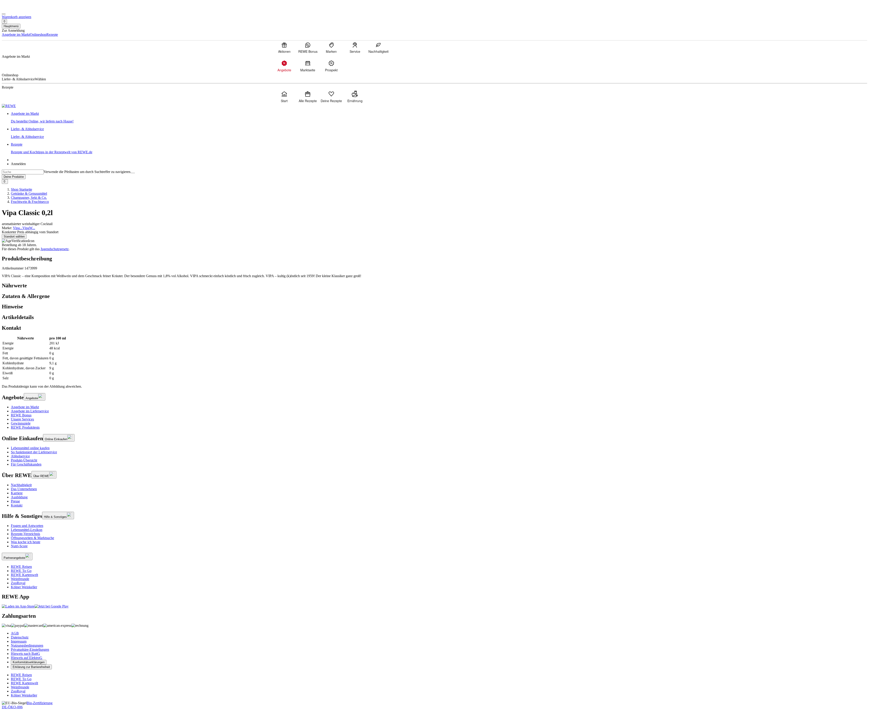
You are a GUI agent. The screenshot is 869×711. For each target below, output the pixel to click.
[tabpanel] (434, 358)
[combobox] (23, 172)
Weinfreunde (20, 579)
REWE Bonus (21, 415)
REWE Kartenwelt (24, 575)
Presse (15, 501)
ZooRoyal (18, 583)
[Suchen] (133, 173)
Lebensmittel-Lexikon (26, 530)
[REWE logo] (9, 106)
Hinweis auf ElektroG (26, 658)
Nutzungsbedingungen (27, 645)
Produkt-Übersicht (24, 460)
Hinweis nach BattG (25, 654)
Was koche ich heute (25, 542)
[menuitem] (284, 48)
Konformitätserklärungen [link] (29, 662)
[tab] (434, 286)
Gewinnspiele (21, 423)
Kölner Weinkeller (24, 587)
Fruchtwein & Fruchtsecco (30, 202)
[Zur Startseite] (17, 9)
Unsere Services (22, 419)
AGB (15, 633)
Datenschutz (20, 637)
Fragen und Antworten (27, 526)
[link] (439, 117)
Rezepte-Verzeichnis (25, 534)
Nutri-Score (19, 546)
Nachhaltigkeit (21, 485)
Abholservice (20, 456)
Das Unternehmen (24, 489)
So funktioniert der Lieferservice (34, 452)
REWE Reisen (21, 567)
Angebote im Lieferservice (30, 411)
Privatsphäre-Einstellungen (30, 649)
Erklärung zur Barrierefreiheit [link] (31, 667)
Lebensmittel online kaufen (30, 448)
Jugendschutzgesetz (55, 249)
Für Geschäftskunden (26, 464)
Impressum (18, 641)
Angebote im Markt (25, 407)
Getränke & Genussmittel (29, 193)
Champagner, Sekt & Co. (29, 197)
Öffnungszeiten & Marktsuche (32, 538)
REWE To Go (21, 571)
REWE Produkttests (25, 427)
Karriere (17, 493)
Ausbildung (19, 497)
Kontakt (16, 505)
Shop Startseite (21, 189)
